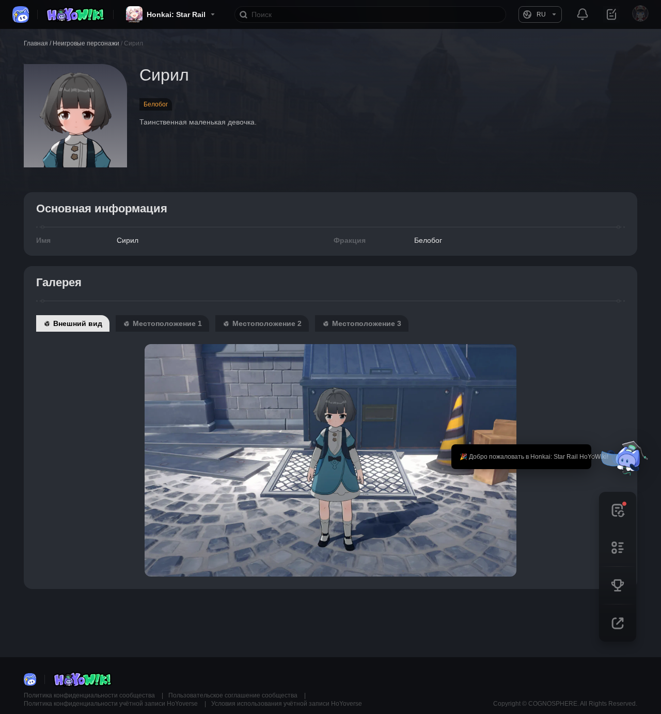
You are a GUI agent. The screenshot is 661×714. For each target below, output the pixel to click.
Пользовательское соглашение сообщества (233, 695)
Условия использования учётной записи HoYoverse (286, 703)
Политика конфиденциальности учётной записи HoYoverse (111, 703)
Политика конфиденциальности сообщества (90, 695)
